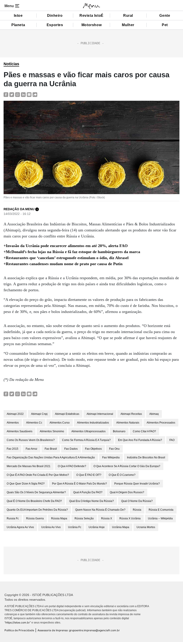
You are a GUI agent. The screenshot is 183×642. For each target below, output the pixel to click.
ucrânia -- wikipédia (160, 518)
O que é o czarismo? (122, 474)
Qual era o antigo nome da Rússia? (91, 501)
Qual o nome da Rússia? (137, 501)
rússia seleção (84, 518)
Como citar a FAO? (144, 431)
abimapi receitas (131, 413)
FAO (172, 440)
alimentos (13, 422)
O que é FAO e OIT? (88, 474)
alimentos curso (60, 422)
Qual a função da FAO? (87, 492)
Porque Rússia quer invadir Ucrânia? (137, 483)
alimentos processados (161, 422)
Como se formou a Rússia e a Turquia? (86, 440)
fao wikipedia (111, 457)
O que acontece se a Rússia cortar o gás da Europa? (127, 466)
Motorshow (91, 25)
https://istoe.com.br (17, 622)
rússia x (106, 518)
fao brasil (51, 448)
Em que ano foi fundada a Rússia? (140, 440)
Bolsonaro (119, 431)
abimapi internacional (100, 413)
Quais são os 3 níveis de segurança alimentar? (36, 492)
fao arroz (31, 448)
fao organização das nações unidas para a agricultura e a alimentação (51, 457)
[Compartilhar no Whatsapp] (17, 94)
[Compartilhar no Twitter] (11, 94)
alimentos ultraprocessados (88, 431)
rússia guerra (35, 518)
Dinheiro (55, 15)
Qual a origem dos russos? (127, 492)
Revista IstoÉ (91, 15)
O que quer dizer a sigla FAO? (26, 483)
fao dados (71, 448)
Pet (165, 25)
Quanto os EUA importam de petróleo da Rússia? (37, 509)
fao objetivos (93, 448)
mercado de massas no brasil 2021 (28, 466)
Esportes (55, 25)
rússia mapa (59, 518)
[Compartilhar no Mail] (29, 94)
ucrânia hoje (97, 527)
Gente (164, 15)
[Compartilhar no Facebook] (6, 94)
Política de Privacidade (19, 630)
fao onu (114, 448)
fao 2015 (12, 448)
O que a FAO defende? (72, 466)
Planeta (18, 25)
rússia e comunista (161, 509)
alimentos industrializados (93, 422)
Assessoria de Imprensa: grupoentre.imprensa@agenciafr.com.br (78, 630)
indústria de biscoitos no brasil (146, 457)
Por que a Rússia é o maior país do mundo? (79, 483)
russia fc (13, 518)
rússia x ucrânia (130, 518)
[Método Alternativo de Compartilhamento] (35, 94)
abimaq (154, 413)
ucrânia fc (74, 527)
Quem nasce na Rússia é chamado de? (100, 509)
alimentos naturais (127, 422)
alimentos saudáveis (19, 431)
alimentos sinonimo (52, 431)
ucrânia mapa (120, 527)
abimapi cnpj (39, 413)
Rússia (137, 509)
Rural (128, 15)
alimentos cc (34, 422)
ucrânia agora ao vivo (20, 527)
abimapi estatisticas (67, 413)
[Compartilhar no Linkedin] (23, 94)
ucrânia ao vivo (51, 527)
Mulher (128, 25)
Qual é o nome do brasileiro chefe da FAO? (34, 501)
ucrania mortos (146, 527)
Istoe (18, 15)
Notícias (11, 64)
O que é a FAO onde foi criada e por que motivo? (38, 474)
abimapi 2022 (15, 413)
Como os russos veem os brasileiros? (31, 440)
